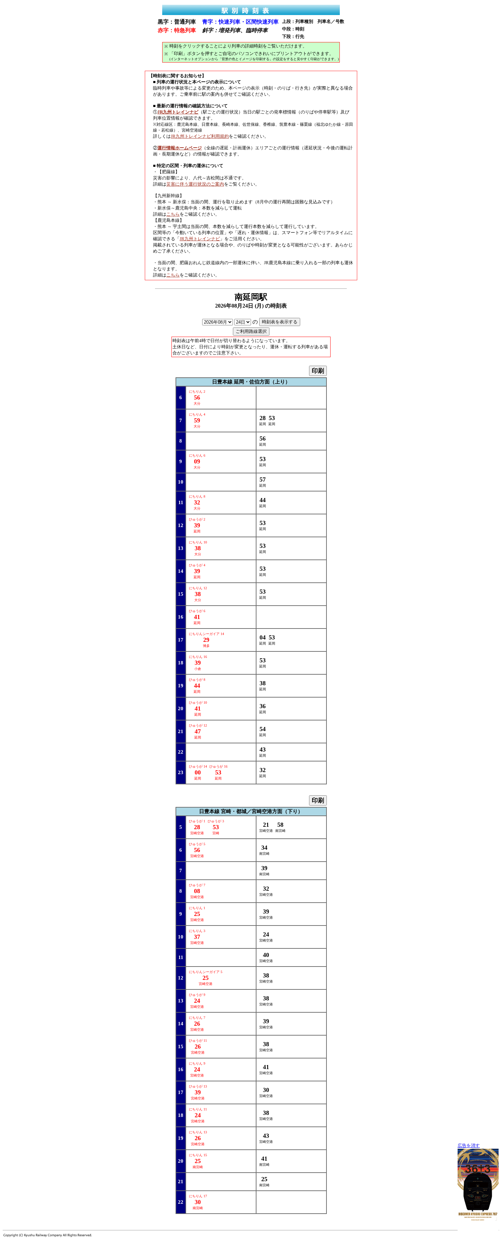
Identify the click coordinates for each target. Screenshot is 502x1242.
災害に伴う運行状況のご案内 (195, 184)
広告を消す (469, 1145)
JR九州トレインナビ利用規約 (200, 136)
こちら (173, 214)
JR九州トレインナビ (200, 238)
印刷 (318, 370)
